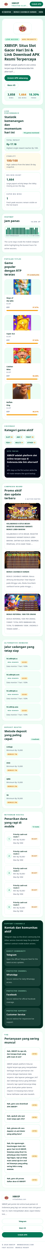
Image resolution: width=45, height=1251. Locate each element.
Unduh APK (36, 4)
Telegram (22, 1221)
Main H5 (11, 85)
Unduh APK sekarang (17, 78)
